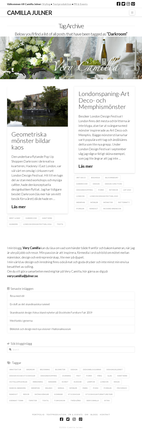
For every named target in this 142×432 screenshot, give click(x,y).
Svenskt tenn (16, 400)
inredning (38, 382)
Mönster (108, 202)
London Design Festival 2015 (104, 196)
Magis (117, 382)
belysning (45, 369)
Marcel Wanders (17, 388)
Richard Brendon (112, 209)
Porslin (80, 209)
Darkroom (31, 218)
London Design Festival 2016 (37, 224)
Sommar (58, 394)
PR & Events (81, 4)
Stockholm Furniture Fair (99, 394)
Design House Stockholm (22, 376)
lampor (91, 382)
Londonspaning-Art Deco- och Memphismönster (104, 100)
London (80, 196)
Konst (65, 382)
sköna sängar (42, 394)
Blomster (60, 369)
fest (78, 376)
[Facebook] (118, 4)
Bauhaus (95, 178)
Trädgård (75, 400)
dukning (66, 376)
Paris (85, 388)
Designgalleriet (114, 369)
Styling (46, 4)
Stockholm (74, 394)
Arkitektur (15, 369)
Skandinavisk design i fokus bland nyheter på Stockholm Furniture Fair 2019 (51, 312)
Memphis (80, 202)
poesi (95, 388)
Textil (60, 224)
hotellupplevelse (18, 382)
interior (113, 190)
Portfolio (38, 414)
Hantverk (47, 218)
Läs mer (18, 206)
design (96, 184)
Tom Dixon (59, 400)
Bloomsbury (111, 178)
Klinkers (13, 224)
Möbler (94, 202)
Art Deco (81, 178)
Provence (122, 388)
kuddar (78, 382)
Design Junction (113, 184)
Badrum (30, 369)
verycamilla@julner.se (22, 276)
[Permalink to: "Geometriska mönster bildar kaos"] (37, 106)
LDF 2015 (127, 190)
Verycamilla (92, 400)
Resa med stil (17, 295)
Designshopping (84, 190)
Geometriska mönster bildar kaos (31, 140)
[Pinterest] (133, 4)
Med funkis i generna (21, 320)
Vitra (107, 400)
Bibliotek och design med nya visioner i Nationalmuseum (40, 329)
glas (109, 376)
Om (86, 414)
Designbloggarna (92, 369)
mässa (61, 388)
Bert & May (14, 218)
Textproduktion (62, 4)
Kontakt (105, 414)
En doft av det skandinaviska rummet (30, 304)
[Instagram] (128, 4)
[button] (132, 12)
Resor (26, 394)
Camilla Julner (29, 13)
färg (99, 376)
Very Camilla (31, 248)
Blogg (94, 414)
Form (101, 190)
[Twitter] (123, 4)
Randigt (94, 209)
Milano (48, 388)
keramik (52, 382)
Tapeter (33, 400)
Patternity (124, 202)
